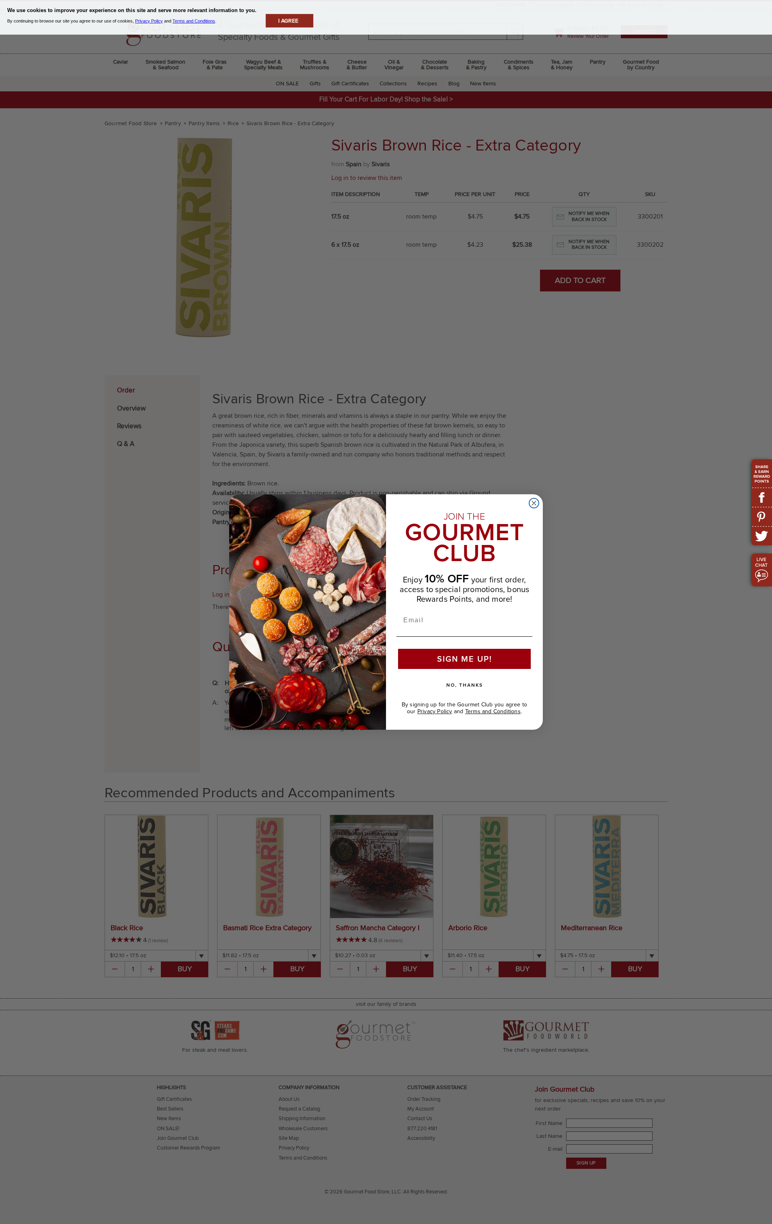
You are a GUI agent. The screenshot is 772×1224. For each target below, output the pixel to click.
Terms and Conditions (493, 711)
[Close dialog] (534, 503)
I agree (288, 20)
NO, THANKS (464, 684)
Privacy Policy (434, 711)
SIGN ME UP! (464, 659)
